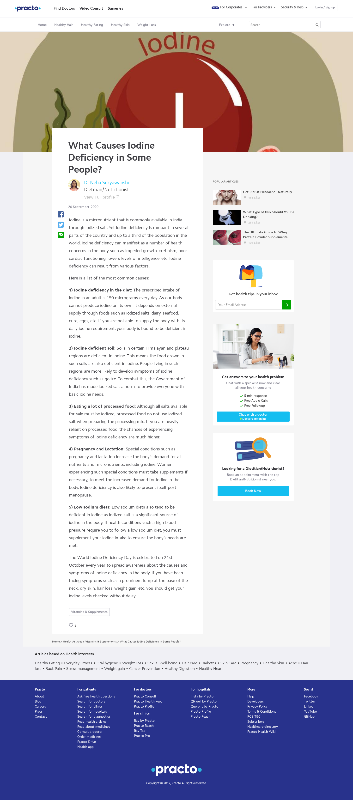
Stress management (83, 668)
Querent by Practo (204, 706)
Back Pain (54, 668)
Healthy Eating (47, 663)
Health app (85, 747)
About (39, 696)
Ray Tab (140, 731)
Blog (38, 701)
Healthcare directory (262, 727)
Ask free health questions (96, 696)
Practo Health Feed (148, 701)
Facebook (311, 696)
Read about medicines (93, 727)
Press (39, 711)
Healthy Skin (273, 663)
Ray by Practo (144, 721)
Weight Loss (132, 663)
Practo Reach (144, 726)
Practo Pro (142, 736)
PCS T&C (254, 717)
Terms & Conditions (261, 711)
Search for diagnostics (93, 717)
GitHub (309, 717)
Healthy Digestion (179, 668)
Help (250, 696)
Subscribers (255, 722)
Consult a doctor (90, 732)
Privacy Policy (257, 706)
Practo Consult (145, 696)
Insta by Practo (202, 696)
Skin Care (228, 663)
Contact (41, 717)
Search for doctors (91, 701)
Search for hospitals (92, 711)
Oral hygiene (107, 663)
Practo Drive (86, 742)
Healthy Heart (211, 668)
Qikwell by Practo (204, 701)
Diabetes (208, 663)
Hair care (189, 663)
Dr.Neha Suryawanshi (106, 182)
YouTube (310, 711)
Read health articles (91, 722)
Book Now (253, 491)
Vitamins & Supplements (89, 612)
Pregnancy (249, 663)
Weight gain (114, 668)
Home (42, 25)
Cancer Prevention (144, 668)
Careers (40, 706)
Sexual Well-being (162, 663)
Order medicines (89, 737)
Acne (292, 663)
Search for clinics (90, 706)
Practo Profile (144, 706)
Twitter (309, 701)
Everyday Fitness (78, 663)
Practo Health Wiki (261, 732)
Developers (255, 701)
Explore (224, 25)
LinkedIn (310, 706)
